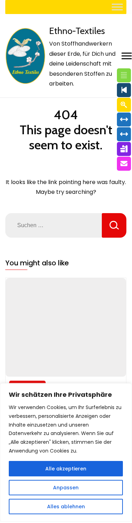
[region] (66, 452)
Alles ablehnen (66, 506)
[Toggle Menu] (117, 7)
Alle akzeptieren (65, 468)
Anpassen (66, 487)
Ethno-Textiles (77, 30)
